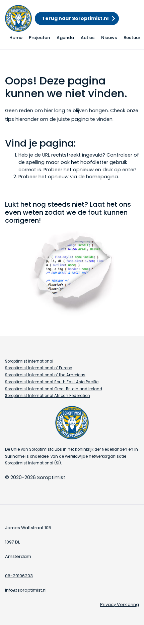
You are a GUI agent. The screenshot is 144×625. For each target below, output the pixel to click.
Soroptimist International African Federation (47, 395)
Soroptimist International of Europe (38, 368)
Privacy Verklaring (119, 604)
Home (15, 37)
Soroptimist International (29, 361)
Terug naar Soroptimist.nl (75, 18)
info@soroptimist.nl (26, 590)
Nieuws (109, 37)
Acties (87, 37)
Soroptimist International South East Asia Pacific (51, 382)
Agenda (65, 37)
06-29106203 (19, 576)
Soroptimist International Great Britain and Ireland (53, 389)
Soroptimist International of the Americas (45, 375)
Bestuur (132, 37)
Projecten (39, 37)
